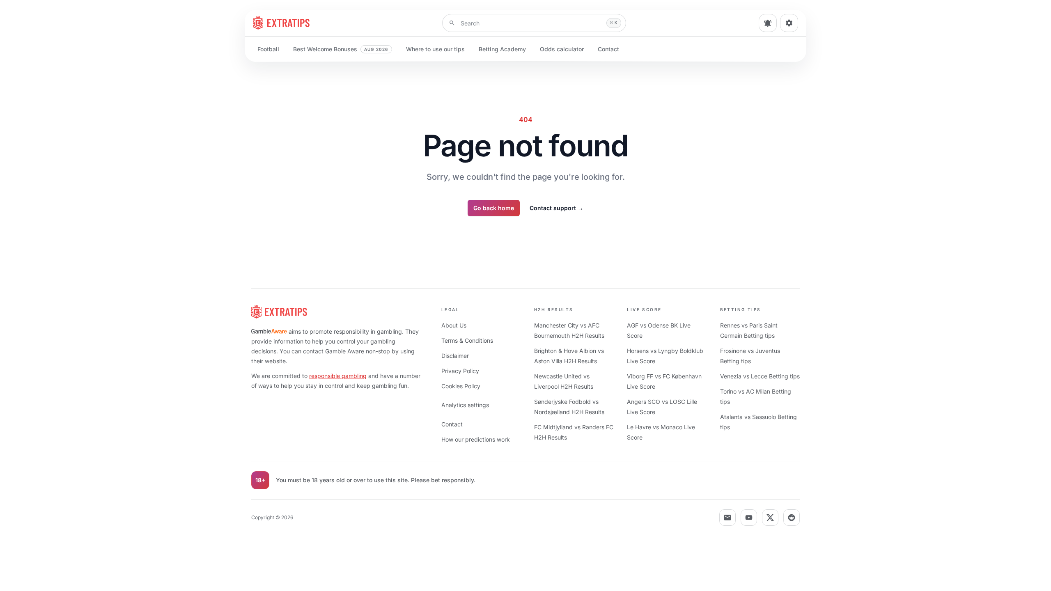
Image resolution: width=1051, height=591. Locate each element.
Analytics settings (465, 404)
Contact (608, 49)
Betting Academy (502, 49)
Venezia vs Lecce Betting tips (760, 376)
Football (268, 49)
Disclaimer (455, 355)
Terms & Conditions (467, 340)
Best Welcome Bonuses (340, 49)
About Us (453, 325)
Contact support (556, 207)
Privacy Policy (460, 370)
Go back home (493, 207)
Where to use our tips (435, 49)
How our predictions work (475, 439)
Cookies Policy (460, 386)
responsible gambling (338, 375)
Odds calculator (562, 49)
